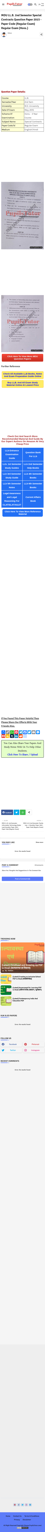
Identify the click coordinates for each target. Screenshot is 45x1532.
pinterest (35, 1044)
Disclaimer (27, 1520)
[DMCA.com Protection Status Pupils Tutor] (23, 1528)
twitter (13, 1050)
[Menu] (3, 4)
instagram (35, 1050)
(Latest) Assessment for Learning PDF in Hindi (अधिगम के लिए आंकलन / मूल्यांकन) (27, 989)
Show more (39, 842)
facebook (13, 1044)
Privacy (17, 1520)
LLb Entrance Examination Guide (12, 454)
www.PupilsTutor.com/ (33, 1525)
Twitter (16, 812)
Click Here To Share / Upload (22, 754)
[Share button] (29, 812)
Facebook (8, 813)
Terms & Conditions (31, 1516)
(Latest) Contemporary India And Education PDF (25, 999)
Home (8, 1516)
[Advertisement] (22, 63)
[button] (30, 4)
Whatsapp (23, 812)
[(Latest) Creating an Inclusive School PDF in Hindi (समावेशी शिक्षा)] (6, 979)
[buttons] (14, 1504)
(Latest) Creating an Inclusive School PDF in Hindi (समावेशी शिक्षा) (27, 978)
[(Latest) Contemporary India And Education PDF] (6, 1001)
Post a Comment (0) (22, 879)
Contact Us (17, 1516)
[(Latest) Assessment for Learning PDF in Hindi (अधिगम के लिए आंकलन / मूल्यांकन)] (6, 990)
